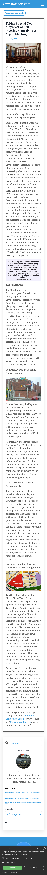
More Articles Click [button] (14, 13)
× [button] (45, 848)
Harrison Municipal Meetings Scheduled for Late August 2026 (23, 802)
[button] (23, 862)
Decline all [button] (34, 868)
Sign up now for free (20, 722)
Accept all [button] (12, 868)
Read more (23, 854)
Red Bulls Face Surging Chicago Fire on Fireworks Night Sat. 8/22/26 (23, 793)
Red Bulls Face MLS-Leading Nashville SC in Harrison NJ (23, 798)
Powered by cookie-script (10, 872)
